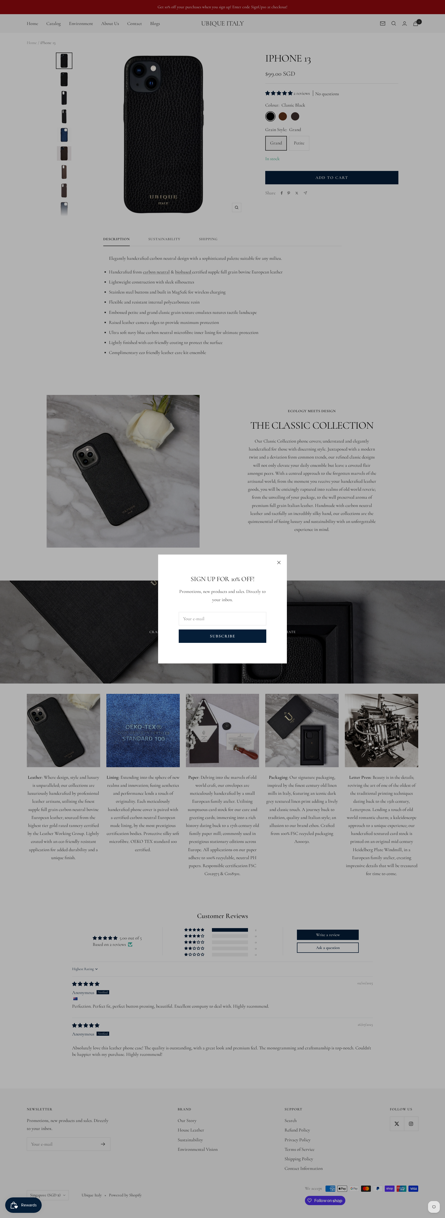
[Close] (279, 562)
